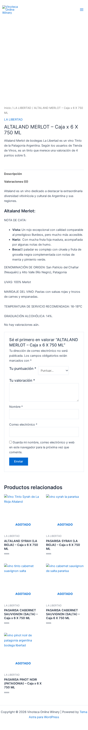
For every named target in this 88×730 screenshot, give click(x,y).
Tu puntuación (22, 368)
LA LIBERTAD (22, 107)
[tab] (44, 174)
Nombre (16, 407)
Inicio (7, 107)
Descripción (13, 174)
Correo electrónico (23, 424)
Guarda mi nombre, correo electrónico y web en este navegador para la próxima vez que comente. (41, 447)
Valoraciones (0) (16, 181)
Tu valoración (22, 380)
